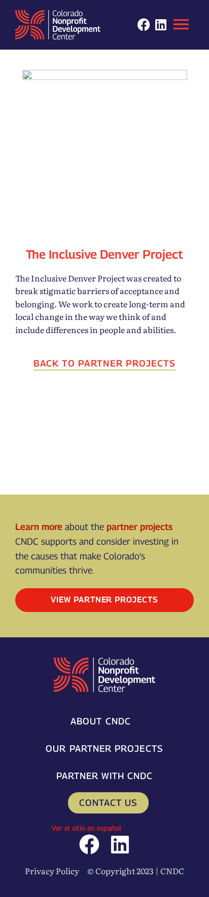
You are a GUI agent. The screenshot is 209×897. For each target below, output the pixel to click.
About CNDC (101, 721)
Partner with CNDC (104, 775)
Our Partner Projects (104, 748)
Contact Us (108, 802)
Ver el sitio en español (86, 828)
